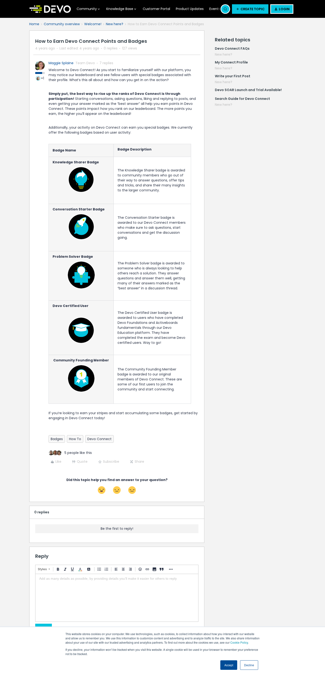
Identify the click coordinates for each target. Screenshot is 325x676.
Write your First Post (232, 76)
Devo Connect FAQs (232, 48)
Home (34, 24)
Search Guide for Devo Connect (242, 98)
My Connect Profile (231, 62)
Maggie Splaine (61, 63)
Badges (57, 439)
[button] (250, 9)
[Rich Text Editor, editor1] (116, 598)
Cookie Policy (239, 642)
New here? (114, 24)
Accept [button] (228, 665)
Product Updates (190, 8)
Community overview (62, 24)
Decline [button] (249, 665)
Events (214, 8)
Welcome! (92, 24)
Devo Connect (99, 439)
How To (75, 439)
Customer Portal (156, 8)
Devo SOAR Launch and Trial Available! (248, 90)
